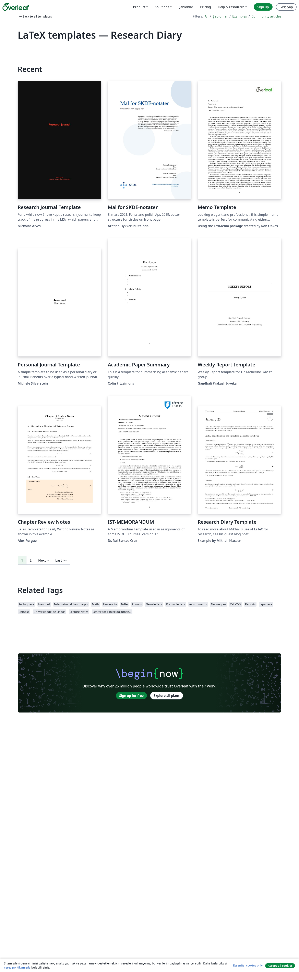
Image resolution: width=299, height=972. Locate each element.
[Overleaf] (15, 7)
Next (43, 560)
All (206, 16)
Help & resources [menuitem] (231, 7)
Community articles (266, 16)
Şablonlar (220, 16)
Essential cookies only (248, 965)
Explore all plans (167, 695)
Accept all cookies (280, 966)
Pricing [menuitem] (205, 7)
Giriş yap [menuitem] (286, 7)
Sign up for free (131, 695)
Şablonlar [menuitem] (186, 7)
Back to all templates (35, 16)
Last (61, 560)
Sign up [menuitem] (263, 7)
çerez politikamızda (17, 967)
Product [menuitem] (139, 7)
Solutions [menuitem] (162, 7)
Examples (239, 16)
